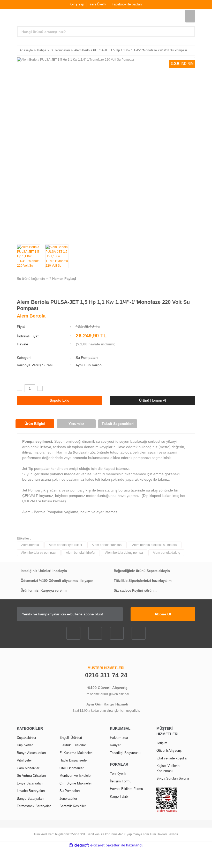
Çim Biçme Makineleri (75, 783)
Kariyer (115, 745)
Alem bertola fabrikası (107, 545)
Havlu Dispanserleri (73, 760)
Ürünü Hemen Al (152, 400)
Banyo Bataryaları (30, 798)
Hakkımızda (119, 738)
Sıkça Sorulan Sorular (172, 778)
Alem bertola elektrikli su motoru (154, 545)
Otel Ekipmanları (72, 768)
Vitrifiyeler (24, 760)
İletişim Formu (120, 781)
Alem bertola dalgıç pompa (124, 552)
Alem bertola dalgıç (166, 552)
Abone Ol (163, 614)
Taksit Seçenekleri (118, 424)
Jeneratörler (68, 798)
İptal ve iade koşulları (172, 758)
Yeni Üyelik (97, 4)
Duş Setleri (25, 745)
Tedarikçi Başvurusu (125, 753)
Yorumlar (76, 424)
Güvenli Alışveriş (169, 750)
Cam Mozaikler (28, 768)
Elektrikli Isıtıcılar (72, 745)
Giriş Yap (77, 4)
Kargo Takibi (119, 796)
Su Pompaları (86, 357)
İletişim (161, 743)
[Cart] (190, 16)
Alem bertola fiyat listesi (65, 545)
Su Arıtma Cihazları (31, 775)
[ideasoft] (79, 845)
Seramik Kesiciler (72, 806)
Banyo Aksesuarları (31, 753)
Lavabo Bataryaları (31, 791)
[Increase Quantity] (40, 388)
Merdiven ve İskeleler (75, 775)
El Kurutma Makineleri (76, 753)
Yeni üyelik (118, 773)
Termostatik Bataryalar (34, 806)
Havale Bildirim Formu (126, 789)
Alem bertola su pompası (38, 552)
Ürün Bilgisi (35, 424)
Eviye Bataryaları (30, 783)
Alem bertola (30, 545)
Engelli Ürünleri (70, 738)
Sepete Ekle (59, 400)
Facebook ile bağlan (127, 4)
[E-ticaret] (105, 845)
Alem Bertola (31, 316)
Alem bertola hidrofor (80, 552)
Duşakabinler (26, 738)
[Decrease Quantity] (19, 388)
